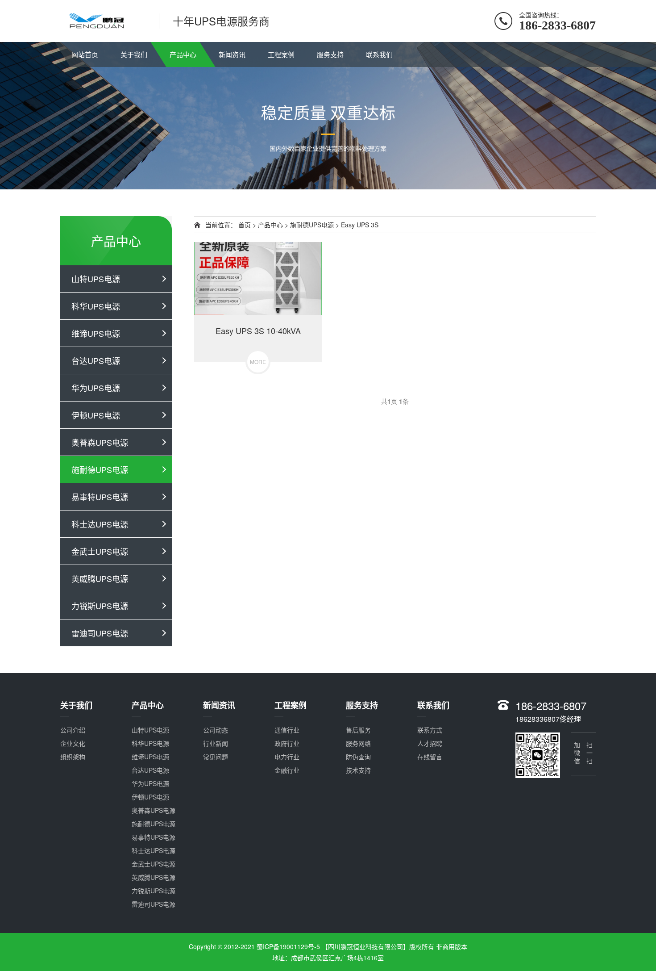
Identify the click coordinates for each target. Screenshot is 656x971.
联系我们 (379, 54)
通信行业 (286, 729)
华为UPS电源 (95, 387)
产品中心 (183, 54)
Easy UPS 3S (359, 224)
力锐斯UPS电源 (99, 605)
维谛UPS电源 (95, 333)
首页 (244, 224)
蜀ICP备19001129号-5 (289, 946)
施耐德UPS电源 (99, 469)
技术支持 (358, 770)
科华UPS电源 (95, 306)
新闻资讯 (232, 54)
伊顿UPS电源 (95, 415)
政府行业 (286, 743)
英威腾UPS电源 (99, 578)
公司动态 (215, 729)
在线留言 (429, 756)
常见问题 (215, 756)
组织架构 (72, 756)
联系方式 (429, 729)
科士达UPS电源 (99, 524)
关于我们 (133, 54)
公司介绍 (72, 729)
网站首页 (84, 54)
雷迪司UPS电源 (99, 633)
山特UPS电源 (95, 279)
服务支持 (330, 54)
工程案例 (281, 54)
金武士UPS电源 (99, 551)
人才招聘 (429, 743)
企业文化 (72, 743)
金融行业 (286, 770)
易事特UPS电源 (99, 496)
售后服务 (358, 729)
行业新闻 (215, 743)
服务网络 (358, 743)
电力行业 (286, 756)
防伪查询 (358, 756)
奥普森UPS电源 (99, 442)
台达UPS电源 (95, 360)
